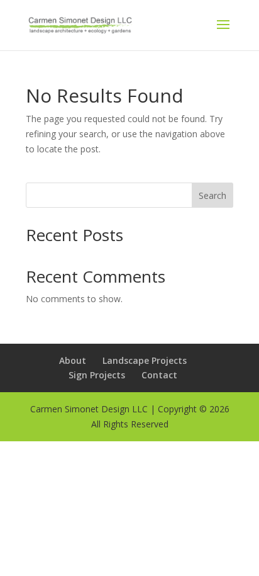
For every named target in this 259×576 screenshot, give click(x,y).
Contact (159, 375)
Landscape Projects (144, 360)
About (72, 360)
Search (212, 195)
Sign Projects (97, 375)
